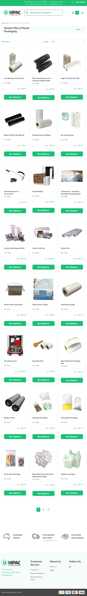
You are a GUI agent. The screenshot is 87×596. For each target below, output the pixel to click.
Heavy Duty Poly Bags (69, 418)
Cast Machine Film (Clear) (14, 78)
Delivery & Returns (37, 573)
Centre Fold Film (38, 248)
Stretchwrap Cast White (41, 135)
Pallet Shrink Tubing (40, 304)
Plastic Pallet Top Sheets (13, 304)
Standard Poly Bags (40, 418)
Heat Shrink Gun (10, 361)
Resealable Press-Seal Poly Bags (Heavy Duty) (42, 475)
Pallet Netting (37, 191)
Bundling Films (38, 361)
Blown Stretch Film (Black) (14, 135)
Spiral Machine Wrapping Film (70, 362)
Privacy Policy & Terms (36, 578)
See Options (15, 97)
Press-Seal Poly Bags (12, 474)
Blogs (52, 570)
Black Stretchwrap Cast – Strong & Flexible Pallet (42, 79)
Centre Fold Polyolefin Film (14, 248)
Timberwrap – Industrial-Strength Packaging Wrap (71, 192)
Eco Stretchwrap (67, 135)
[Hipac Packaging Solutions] (12, 12)
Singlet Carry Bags (68, 474)
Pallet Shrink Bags (68, 304)
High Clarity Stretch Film (70, 78)
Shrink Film (65, 248)
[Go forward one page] (48, 509)
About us (53, 566)
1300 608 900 (80, 2)
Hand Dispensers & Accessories (11, 192)
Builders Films (9, 418)
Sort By (46, 42)
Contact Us (35, 569)
